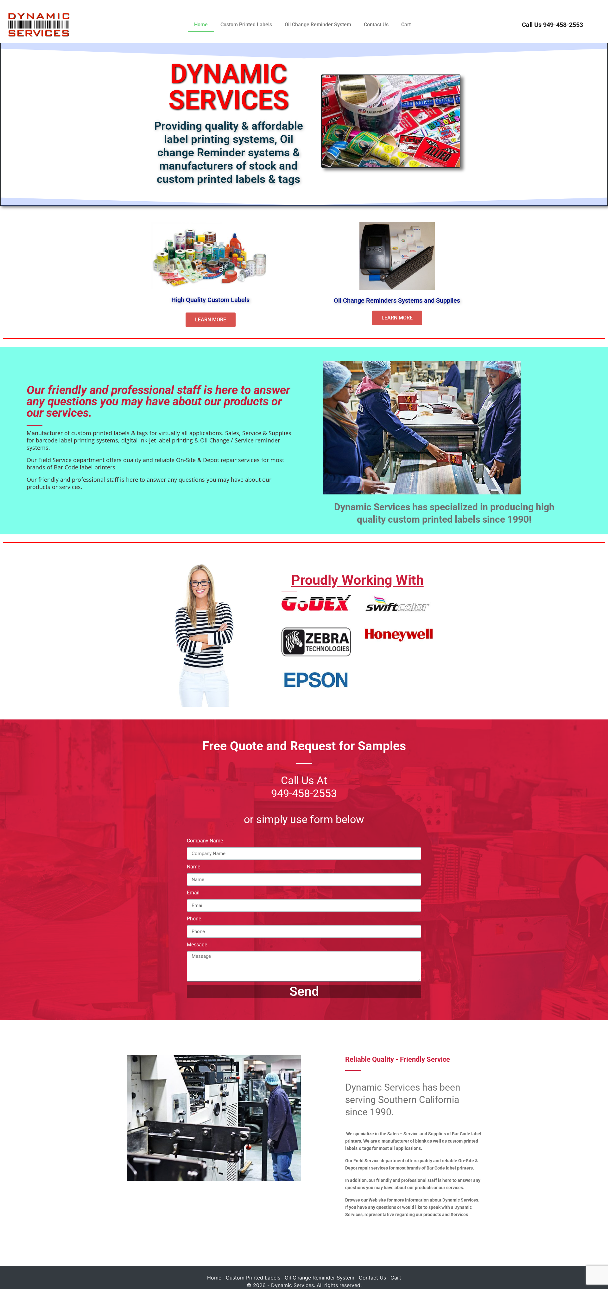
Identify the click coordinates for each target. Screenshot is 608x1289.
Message (197, 945)
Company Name (205, 841)
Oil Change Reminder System (318, 25)
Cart (406, 25)
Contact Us (376, 25)
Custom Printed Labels (246, 25)
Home (201, 25)
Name (193, 867)
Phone (194, 919)
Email (193, 893)
